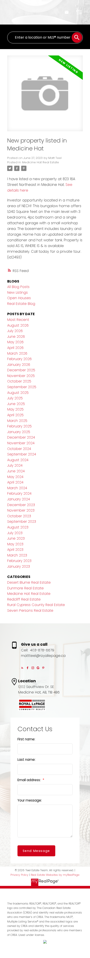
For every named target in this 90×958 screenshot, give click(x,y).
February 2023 (19, 560)
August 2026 (18, 325)
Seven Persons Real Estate (30, 610)
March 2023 (17, 555)
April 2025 (15, 415)
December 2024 (21, 437)
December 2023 (21, 504)
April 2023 (15, 549)
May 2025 (15, 409)
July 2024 (14, 465)
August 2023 (17, 527)
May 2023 (15, 544)
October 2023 (19, 516)
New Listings (17, 292)
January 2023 (18, 566)
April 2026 (15, 347)
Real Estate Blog (21, 303)
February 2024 (19, 493)
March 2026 (17, 353)
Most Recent (18, 319)
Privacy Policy (19, 875)
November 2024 (21, 443)
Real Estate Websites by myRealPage (55, 875)
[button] (22, 668)
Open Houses (19, 297)
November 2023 (21, 510)
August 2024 (17, 459)
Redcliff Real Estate (24, 599)
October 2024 (19, 448)
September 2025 (21, 386)
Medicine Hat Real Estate (40, 162)
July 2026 (15, 330)
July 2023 (14, 532)
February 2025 (19, 426)
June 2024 (16, 471)
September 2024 (21, 454)
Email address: (29, 780)
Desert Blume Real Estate (29, 582)
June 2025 (16, 403)
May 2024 (15, 476)
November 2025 (21, 375)
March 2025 (17, 420)
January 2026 (18, 364)
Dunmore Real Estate (25, 588)
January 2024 (18, 499)
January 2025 (18, 431)
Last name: (26, 759)
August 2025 (18, 392)
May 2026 (15, 342)
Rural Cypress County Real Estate (36, 604)
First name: (26, 739)
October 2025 (19, 381)
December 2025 (21, 370)
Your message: (29, 800)
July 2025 (15, 398)
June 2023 (16, 538)
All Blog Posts (18, 286)
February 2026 (19, 358)
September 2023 (21, 521)
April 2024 (15, 482)
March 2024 (17, 488)
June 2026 (16, 336)
